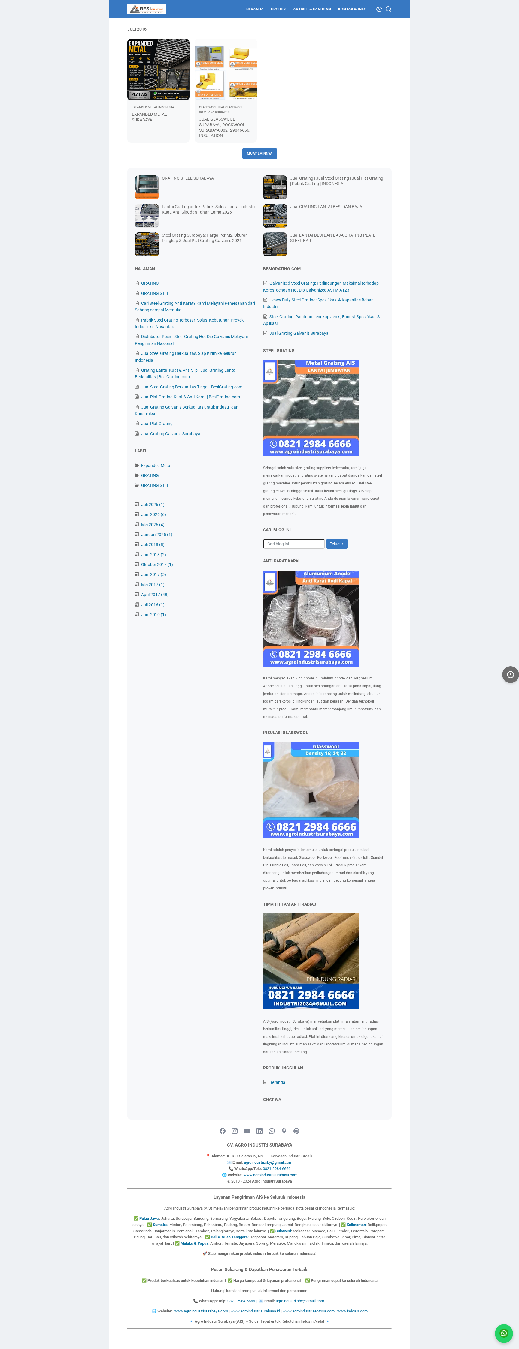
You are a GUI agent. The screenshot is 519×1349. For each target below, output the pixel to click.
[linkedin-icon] (259, 1131)
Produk (278, 9)
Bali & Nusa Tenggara (229, 1237)
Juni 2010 (153, 614)
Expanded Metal (156, 465)
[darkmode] (379, 8)
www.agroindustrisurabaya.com (270, 1175)
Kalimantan (356, 1224)
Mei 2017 (153, 584)
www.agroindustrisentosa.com (309, 1311)
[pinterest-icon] (296, 1131)
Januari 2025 (156, 534)
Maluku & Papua (194, 1243)
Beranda (255, 9)
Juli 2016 (153, 604)
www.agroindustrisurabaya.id (255, 1311)
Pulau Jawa (149, 1218)
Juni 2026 (153, 514)
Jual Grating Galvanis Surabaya (170, 433)
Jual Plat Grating (157, 423)
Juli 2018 (153, 544)
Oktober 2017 (157, 564)
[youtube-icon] (247, 1131)
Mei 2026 (153, 524)
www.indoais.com (352, 1311)
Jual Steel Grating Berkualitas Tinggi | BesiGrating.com (191, 387)
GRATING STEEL (156, 293)
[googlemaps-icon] (284, 1131)
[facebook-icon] (222, 1131)
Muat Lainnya (259, 153)
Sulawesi (283, 1231)
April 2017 (155, 594)
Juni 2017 (153, 574)
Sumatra (160, 1224)
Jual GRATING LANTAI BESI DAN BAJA (326, 206)
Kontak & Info (352, 9)
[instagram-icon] (234, 1131)
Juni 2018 (153, 554)
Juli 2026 (153, 504)
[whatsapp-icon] (271, 1131)
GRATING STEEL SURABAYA (188, 178)
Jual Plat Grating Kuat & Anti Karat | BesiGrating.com (190, 396)
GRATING (150, 283)
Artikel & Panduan (312, 9)
